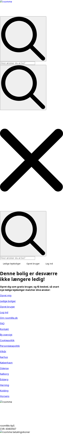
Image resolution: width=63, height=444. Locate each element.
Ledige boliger (8, 301)
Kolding (4, 390)
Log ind (49, 263)
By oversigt (6, 334)
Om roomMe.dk (9, 318)
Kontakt (4, 329)
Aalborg (4, 373)
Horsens (4, 396)
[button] (31, 160)
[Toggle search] (23, 87)
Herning (4, 385)
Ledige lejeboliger (12, 263)
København (6, 362)
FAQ (2, 323)
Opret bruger (33, 263)
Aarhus (4, 357)
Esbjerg (4, 379)
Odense (4, 368)
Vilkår (3, 351)
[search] (23, 38)
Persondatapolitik (10, 346)
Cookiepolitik (7, 340)
